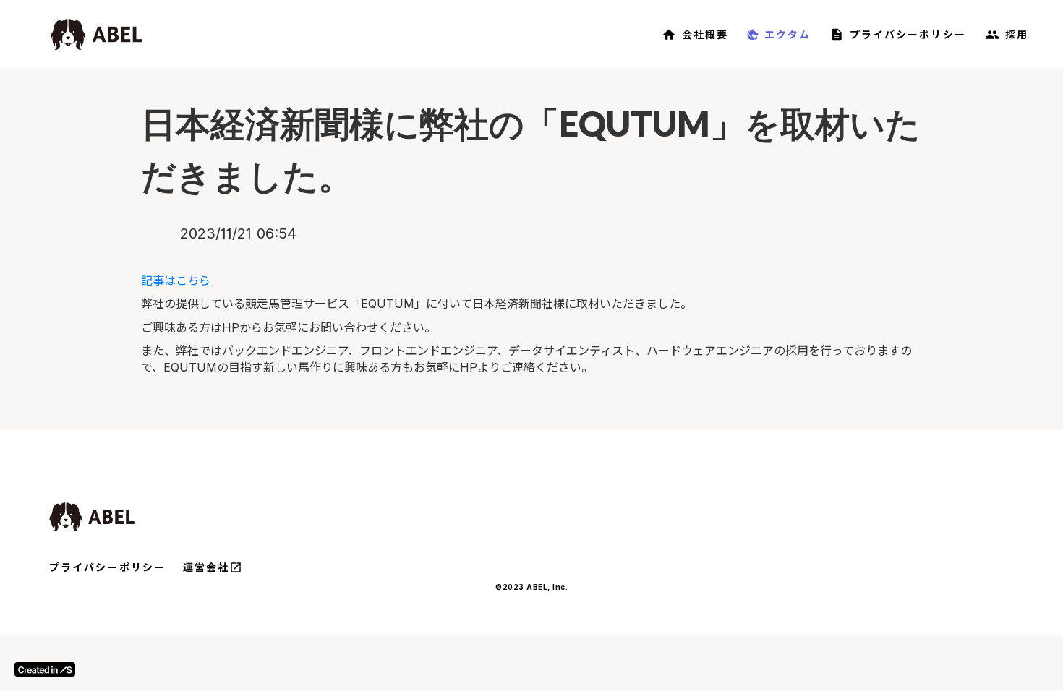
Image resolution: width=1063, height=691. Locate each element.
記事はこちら (175, 280)
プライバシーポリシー (107, 567)
